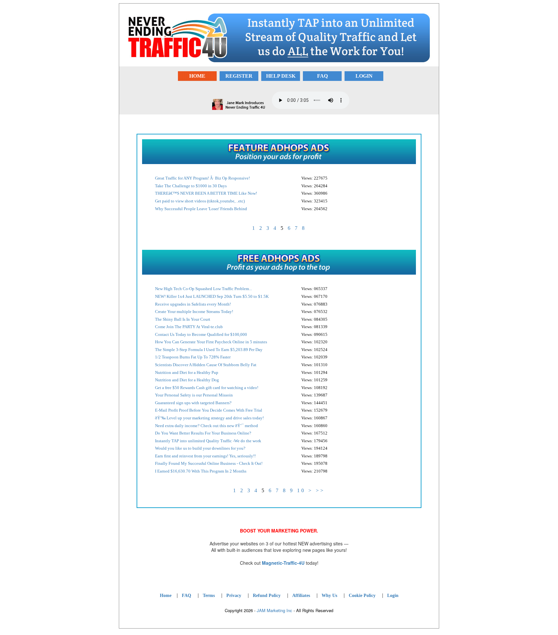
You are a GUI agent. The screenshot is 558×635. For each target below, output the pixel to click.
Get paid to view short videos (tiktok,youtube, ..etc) (200, 201)
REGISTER (239, 76)
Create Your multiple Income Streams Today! (194, 311)
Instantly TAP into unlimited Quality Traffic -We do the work (208, 440)
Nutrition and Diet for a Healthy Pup (186, 372)
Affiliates (301, 595)
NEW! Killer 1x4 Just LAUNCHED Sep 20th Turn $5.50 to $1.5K (212, 296)
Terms (209, 595)
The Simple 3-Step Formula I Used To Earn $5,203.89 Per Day (209, 349)
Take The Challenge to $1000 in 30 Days (191, 185)
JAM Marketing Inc (274, 610)
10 (301, 490)
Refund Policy (267, 595)
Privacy (233, 595)
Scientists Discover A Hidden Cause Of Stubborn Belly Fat (205, 364)
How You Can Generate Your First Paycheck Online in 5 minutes (211, 341)
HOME (197, 76)
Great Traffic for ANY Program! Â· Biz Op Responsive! (202, 178)
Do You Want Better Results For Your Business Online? (203, 433)
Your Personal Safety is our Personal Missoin (194, 395)
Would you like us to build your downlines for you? (200, 448)
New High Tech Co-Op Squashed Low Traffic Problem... (203, 288)
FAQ (322, 76)
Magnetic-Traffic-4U (283, 563)
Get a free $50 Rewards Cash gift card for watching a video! (206, 387)
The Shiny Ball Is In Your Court (182, 319)
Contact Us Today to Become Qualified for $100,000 (201, 334)
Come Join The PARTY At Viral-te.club (189, 326)
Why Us (329, 595)
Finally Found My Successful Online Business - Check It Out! (209, 463)
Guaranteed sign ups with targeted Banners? (193, 402)
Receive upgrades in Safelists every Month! (193, 304)
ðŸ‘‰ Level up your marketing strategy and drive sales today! (209, 417)
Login (392, 595)
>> (320, 490)
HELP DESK (280, 76)
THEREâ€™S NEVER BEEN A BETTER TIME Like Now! (206, 193)
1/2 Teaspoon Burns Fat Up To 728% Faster (193, 357)
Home (165, 595)
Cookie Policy (362, 595)
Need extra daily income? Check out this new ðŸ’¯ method (206, 425)
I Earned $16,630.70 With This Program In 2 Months (200, 471)
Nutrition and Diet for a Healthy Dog (187, 379)
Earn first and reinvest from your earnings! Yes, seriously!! (205, 456)
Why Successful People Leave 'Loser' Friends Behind (201, 208)
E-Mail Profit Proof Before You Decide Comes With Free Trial (208, 410)
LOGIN (364, 76)
